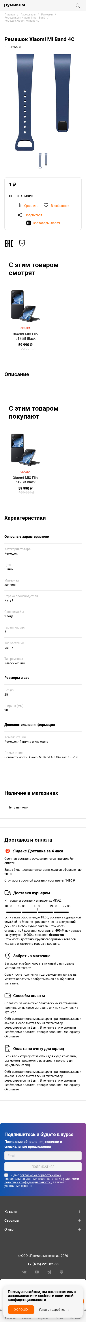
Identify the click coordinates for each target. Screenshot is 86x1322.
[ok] (61, 1272)
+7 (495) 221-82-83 (43, 1264)
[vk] (24, 1272)
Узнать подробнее (52, 1309)
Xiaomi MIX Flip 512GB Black (25, 336)
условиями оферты (18, 1186)
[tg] (49, 1272)
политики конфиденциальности (27, 1182)
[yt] (36, 1272)
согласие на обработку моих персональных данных (32, 1176)
